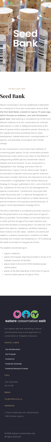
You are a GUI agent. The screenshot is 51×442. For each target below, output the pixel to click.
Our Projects (10, 354)
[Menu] (22, 5)
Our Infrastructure (12, 349)
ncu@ (13, 399)
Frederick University (13, 364)
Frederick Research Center (16, 368)
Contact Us (10, 359)
